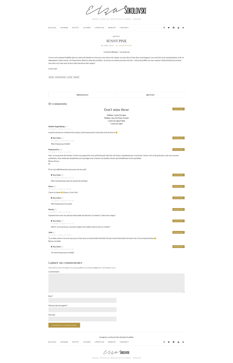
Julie (50, 232)
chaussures (52, 60)
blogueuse (60, 77)
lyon (70, 77)
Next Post (150, 95)
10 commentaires (124, 45)
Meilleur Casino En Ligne (116, 115)
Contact (124, 27)
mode (76, 77)
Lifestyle (99, 27)
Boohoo (115, 52)
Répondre (178, 109)
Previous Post (82, 95)
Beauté (112, 27)
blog (51, 77)
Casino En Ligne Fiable (116, 121)
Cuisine (87, 27)
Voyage (64, 27)
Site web (51, 315)
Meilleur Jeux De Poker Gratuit (116, 118)
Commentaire (53, 272)
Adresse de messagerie (58, 305)
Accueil (52, 27)
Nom (50, 296)
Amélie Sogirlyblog (56, 126)
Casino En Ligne (116, 124)
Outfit (75, 27)
